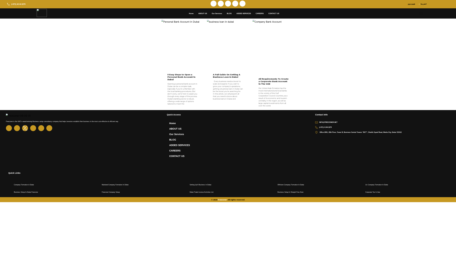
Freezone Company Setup (111, 192)
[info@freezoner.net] (316, 122)
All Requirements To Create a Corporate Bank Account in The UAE (274, 81)
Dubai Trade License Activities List (202, 192)
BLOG (229, 13)
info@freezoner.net (328, 122)
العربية (424, 4)
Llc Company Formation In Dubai (376, 185)
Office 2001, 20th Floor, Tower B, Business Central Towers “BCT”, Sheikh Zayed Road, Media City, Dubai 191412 (361, 132)
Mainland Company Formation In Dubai (115, 185)
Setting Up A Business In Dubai (200, 185)
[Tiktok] (242, 4)
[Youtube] (235, 4)
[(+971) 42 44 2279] (8, 4)
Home (191, 13)
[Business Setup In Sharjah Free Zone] (274, 192)
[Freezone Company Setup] (98, 192)
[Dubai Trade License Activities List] (186, 192)
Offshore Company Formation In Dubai (291, 185)
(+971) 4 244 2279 (325, 127)
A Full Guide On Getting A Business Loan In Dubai (226, 76)
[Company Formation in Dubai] (11, 185)
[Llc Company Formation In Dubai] (362, 185)
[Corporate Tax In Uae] (362, 192)
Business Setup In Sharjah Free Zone (290, 192)
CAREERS (260, 13)
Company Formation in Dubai (24, 185)
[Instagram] (221, 4)
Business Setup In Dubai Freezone (26, 192)
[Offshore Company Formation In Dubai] (274, 185)
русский (411, 4)
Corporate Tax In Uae (372, 192)
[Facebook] (213, 4)
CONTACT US (273, 13)
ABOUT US (202, 13)
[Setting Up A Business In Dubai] (186, 185)
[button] (421, 13)
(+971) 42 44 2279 (18, 4)
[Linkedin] (228, 4)
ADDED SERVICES (243, 13)
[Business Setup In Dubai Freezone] (11, 192)
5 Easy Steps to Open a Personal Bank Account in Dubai (181, 77)
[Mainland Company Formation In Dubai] (98, 185)
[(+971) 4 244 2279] (316, 127)
